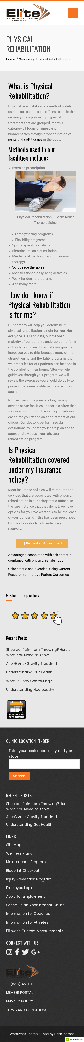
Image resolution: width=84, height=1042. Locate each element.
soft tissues (33, 139)
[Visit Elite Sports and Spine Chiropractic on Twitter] (25, 953)
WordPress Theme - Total (29, 1034)
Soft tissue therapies (28, 267)
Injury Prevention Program (29, 879)
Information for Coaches (28, 913)
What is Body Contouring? (29, 681)
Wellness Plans (19, 853)
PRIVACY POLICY (19, 1001)
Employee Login (19, 887)
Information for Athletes (27, 922)
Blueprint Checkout (22, 870)
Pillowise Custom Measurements (34, 930)
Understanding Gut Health (29, 672)
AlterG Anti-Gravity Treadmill (31, 663)
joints (12, 139)
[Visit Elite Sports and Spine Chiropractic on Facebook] (17, 953)
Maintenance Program (26, 861)
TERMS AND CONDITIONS (26, 1009)
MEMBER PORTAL (19, 992)
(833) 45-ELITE (22, 984)
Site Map (13, 844)
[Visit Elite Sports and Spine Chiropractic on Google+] (35, 953)
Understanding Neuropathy (30, 689)
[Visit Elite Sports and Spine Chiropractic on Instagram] (9, 953)
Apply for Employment (25, 896)
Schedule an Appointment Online (35, 905)
